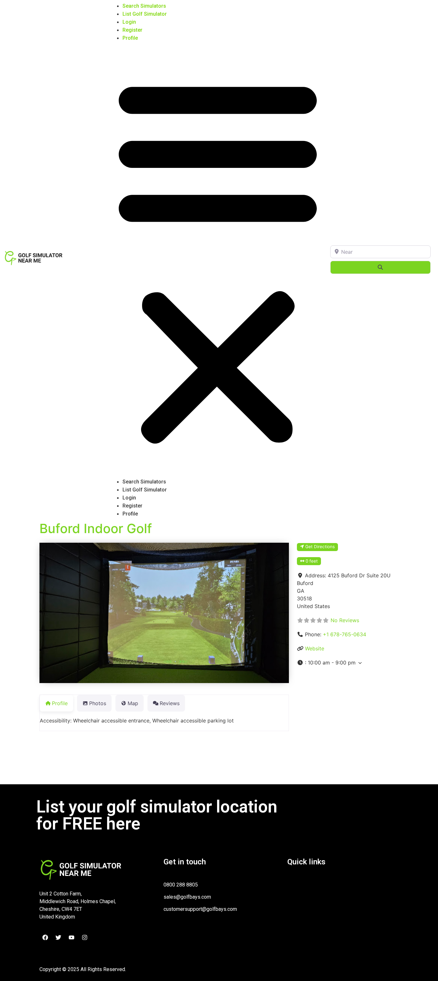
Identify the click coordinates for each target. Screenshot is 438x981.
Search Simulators (144, 6)
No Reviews (345, 620)
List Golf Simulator (144, 14)
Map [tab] (133, 703)
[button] (218, 260)
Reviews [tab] (170, 703)
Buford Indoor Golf (95, 528)
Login (129, 22)
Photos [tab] (97, 703)
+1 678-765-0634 (344, 634)
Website (314, 648)
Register (132, 30)
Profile (130, 38)
